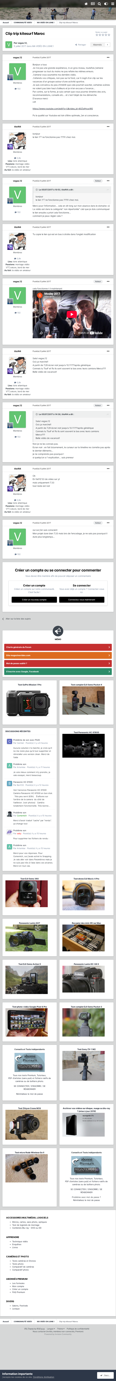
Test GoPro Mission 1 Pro (29, 684)
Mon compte (18, 1286)
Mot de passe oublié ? (16, 663)
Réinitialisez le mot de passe (29, 1094)
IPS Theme (29, 1329)
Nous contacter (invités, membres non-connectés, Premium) (58, 1331)
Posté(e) (42, 57)
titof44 (17, 126)
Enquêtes (16, 1244)
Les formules (18, 1283)
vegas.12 (17, 57)
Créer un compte (20, 1289)
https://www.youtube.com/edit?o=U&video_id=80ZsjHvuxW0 (63, 108)
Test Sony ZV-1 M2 (86, 1049)
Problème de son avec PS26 (26, 740)
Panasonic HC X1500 (23, 782)
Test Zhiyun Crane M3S (29, 1108)
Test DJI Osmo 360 (29, 878)
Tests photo (18, 1264)
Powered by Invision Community (58, 1334)
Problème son (19, 764)
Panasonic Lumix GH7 (29, 923)
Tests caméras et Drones (24, 1261)
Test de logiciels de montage (25, 1225)
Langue (50, 1329)
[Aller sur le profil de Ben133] (9, 783)
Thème (60, 1329)
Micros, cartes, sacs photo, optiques (29, 1222)
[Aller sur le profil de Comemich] (9, 814)
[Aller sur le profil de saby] (9, 832)
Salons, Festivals (20, 1305)
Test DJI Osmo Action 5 (29, 964)
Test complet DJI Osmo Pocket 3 (86, 1007)
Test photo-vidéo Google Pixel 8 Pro (29, 1007)
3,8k (18, 158)
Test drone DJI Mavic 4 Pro (86, 878)
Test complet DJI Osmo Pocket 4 (86, 684)
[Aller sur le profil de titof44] (17, 140)
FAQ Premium (18, 1292)
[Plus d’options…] (108, 57)
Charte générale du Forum (18, 647)
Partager (81, 44)
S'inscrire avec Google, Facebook (22, 671)
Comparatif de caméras (23, 1267)
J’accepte (107, 1375)
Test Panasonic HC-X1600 (86, 732)
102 (19, 88)
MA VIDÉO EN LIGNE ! (43, 46)
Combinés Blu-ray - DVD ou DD (26, 1228)
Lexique (16, 1308)
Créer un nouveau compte (34, 599)
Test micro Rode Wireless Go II (29, 1152)
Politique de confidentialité (78, 1329)
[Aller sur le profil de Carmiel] (9, 741)
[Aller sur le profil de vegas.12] (8, 44)
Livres (15, 1247)
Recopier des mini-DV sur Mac (86, 923)
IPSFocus (41, 1329)
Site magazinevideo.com (18, 655)
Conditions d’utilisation (43, 1377)
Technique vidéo (20, 1241)
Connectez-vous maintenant (81, 599)
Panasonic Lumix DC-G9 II (86, 964)
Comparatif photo (20, 1270)
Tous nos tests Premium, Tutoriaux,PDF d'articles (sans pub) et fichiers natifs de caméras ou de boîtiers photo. (29, 1078)
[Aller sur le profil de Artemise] (9, 765)
